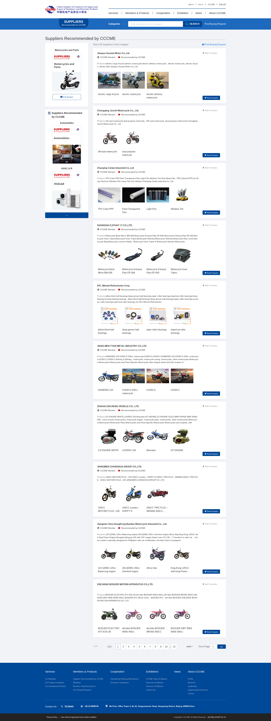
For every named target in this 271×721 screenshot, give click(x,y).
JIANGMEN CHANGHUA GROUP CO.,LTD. (119, 466)
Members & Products (137, 13)
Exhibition (182, 13)
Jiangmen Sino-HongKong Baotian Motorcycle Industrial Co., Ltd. (132, 524)
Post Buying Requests (82, 690)
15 (174, 646)
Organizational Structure (198, 690)
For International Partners (55, 686)
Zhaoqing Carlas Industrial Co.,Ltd (115, 168)
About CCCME (217, 13)
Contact (191, 694)
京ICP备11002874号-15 (216, 717)
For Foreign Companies (54, 683)
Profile (190, 679)
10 (166, 646)
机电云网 (222, 4)
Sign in (191, 4)
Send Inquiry (212, 98)
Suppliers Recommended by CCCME (80, 38)
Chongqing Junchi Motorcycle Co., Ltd (117, 110)
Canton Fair (151, 690)
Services (113, 13)
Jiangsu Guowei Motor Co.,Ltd (113, 53)
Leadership (192, 686)
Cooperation (163, 13)
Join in (200, 4)
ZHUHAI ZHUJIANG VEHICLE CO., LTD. (118, 406)
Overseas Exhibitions (155, 683)
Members (77, 683)
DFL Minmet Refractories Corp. (113, 285)
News (198, 13)
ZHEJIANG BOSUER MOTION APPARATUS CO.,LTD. (125, 584)
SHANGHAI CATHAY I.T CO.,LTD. (115, 225)
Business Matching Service (84, 686)
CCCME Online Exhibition (156, 679)
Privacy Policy (52, 717)
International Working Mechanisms (125, 679)
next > (189, 646)
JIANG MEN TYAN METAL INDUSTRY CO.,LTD (122, 346)
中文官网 (211, 4)
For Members (50, 679)
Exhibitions (152, 671)
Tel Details (69, 706)
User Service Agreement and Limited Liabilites (78, 717)
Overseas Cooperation (120, 683)
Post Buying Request (215, 24)
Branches (192, 683)
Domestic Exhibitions (154, 686)
